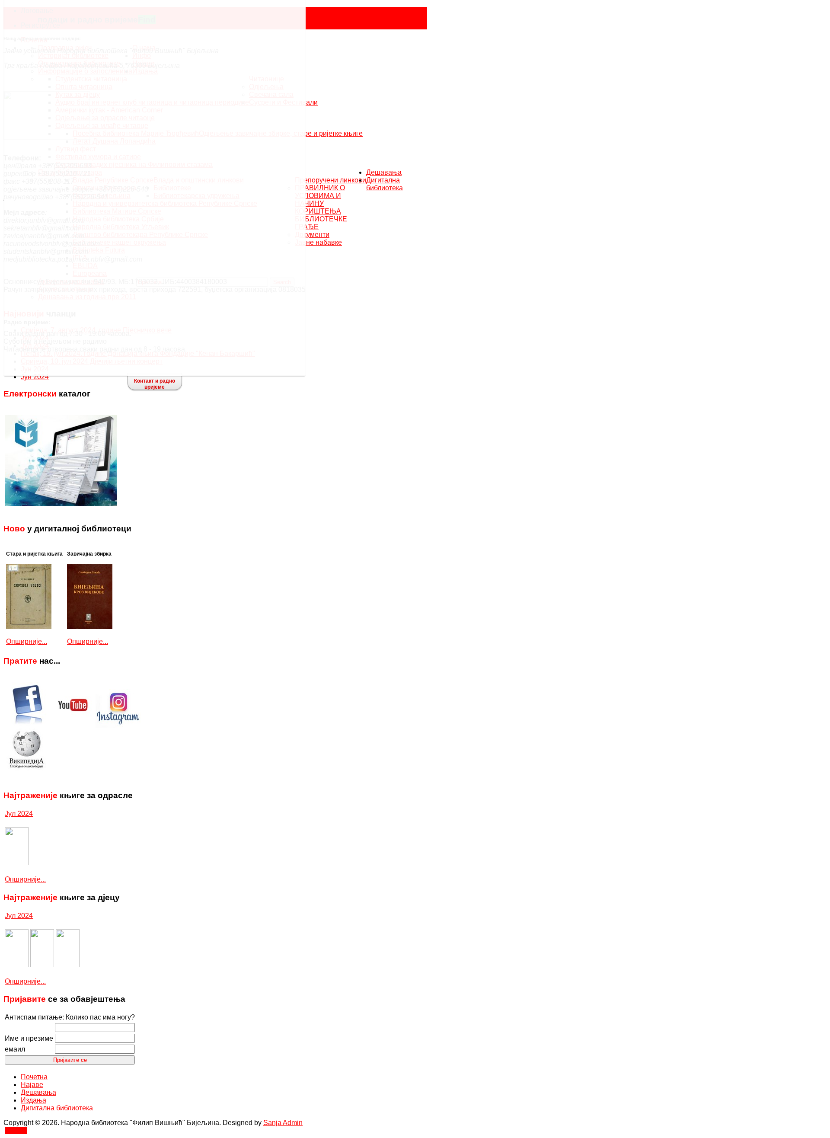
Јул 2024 (19, 813)
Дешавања (384, 172)
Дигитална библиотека (384, 184)
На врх (16, 1130)
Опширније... (26, 641)
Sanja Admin (283, 1122)
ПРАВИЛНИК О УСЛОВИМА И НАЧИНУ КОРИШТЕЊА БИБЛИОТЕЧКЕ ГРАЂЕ (321, 207)
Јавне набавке (318, 242)
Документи (312, 234)
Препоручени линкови (330, 180)
